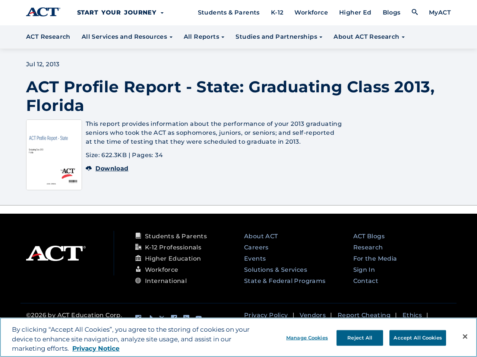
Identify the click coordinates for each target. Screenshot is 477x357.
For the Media (375, 258)
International (166, 280)
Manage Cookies (307, 337)
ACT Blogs (369, 236)
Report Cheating (364, 315)
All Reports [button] (202, 36)
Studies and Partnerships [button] (277, 36)
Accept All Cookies (418, 337)
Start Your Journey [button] (118, 12)
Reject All (359, 337)
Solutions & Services (275, 269)
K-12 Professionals (173, 247)
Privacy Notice (96, 348)
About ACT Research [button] (367, 36)
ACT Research (48, 36)
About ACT (261, 236)
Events (255, 258)
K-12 (277, 12)
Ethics (412, 315)
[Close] (465, 336)
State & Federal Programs (285, 280)
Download (111, 168)
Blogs (392, 12)
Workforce (311, 12)
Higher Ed (355, 12)
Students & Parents (229, 12)
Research (368, 247)
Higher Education (173, 258)
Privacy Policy (266, 315)
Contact (366, 280)
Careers (256, 247)
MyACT (440, 12)
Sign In (364, 269)
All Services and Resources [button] (125, 36)
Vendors (313, 315)
